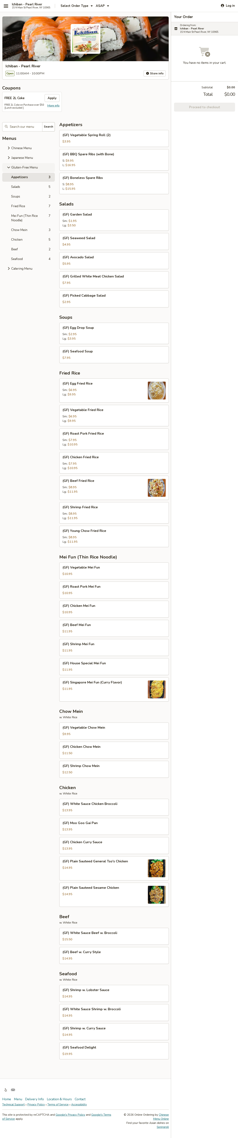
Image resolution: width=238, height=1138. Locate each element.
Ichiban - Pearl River (27, 4)
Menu (18, 1099)
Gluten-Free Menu (24, 167)
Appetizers (30, 177)
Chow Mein (30, 230)
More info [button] (53, 106)
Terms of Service (58, 1104)
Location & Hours (59, 1099)
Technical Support (13, 1104)
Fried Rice (30, 206)
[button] (114, 138)
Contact (80, 1099)
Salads (30, 187)
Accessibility (79, 1104)
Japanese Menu (22, 158)
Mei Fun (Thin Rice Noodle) (30, 218)
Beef (30, 249)
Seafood (30, 259)
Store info (156, 73)
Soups (30, 196)
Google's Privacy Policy (70, 1115)
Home (6, 1099)
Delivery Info (34, 1099)
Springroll (163, 1127)
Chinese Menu (21, 148)
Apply (52, 98)
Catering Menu (21, 269)
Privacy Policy (36, 1104)
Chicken (30, 239)
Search (48, 127)
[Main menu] (6, 6)
